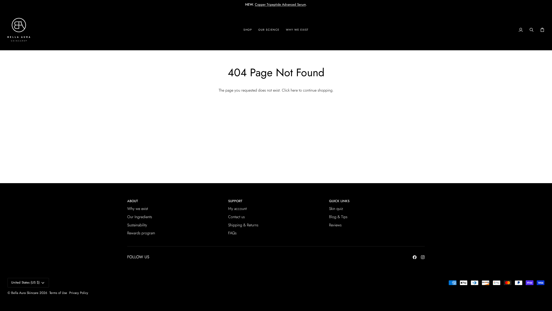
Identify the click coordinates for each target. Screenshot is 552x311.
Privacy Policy (78, 292)
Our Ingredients (139, 217)
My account (237, 208)
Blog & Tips (338, 217)
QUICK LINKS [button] (339, 201)
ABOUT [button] (132, 201)
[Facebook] (415, 257)
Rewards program (141, 233)
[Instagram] (423, 257)
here (294, 90)
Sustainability (137, 225)
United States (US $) (25, 282)
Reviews (335, 225)
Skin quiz (336, 208)
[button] (297, 29)
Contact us (236, 217)
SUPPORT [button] (235, 201)
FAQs (232, 233)
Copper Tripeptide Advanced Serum (280, 4)
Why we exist (137, 208)
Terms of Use (58, 292)
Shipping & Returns (243, 225)
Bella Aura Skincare (24, 292)
